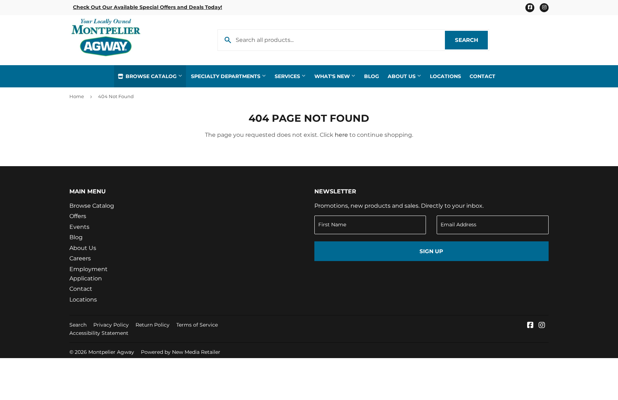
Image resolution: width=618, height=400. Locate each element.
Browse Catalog (151, 76)
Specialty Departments (226, 76)
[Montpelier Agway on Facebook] (530, 325)
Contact (482, 76)
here (341, 134)
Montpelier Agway (111, 352)
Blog (371, 76)
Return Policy (153, 325)
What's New (332, 76)
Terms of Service (197, 325)
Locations (445, 76)
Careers (80, 258)
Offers (77, 216)
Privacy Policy (111, 325)
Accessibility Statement (98, 333)
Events (79, 226)
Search (471, 40)
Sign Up (431, 251)
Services (288, 76)
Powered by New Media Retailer (180, 352)
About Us (402, 76)
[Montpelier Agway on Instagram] (542, 325)
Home (76, 96)
